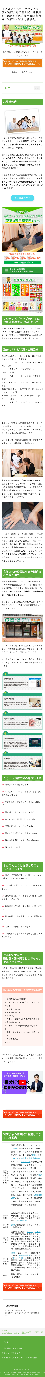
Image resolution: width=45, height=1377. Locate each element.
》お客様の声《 (22, 198)
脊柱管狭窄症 (34, 1158)
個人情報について (19, 1369)
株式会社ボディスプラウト (13, 1348)
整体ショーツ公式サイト (12, 1353)
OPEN (37, 88)
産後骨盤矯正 (23, 1221)
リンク (30, 1369)
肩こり (16, 1158)
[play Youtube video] (22, 1082)
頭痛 (15, 1148)
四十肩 (24, 1158)
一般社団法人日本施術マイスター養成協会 (19, 1358)
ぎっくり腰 (25, 1162)
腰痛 (34, 1155)
